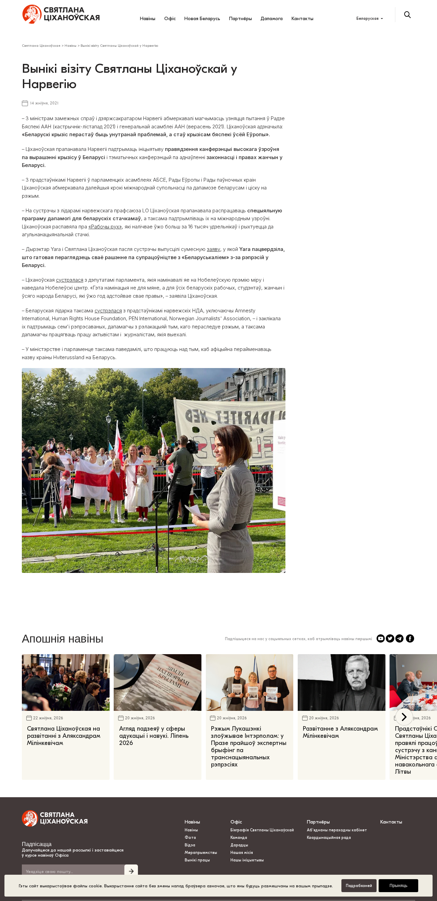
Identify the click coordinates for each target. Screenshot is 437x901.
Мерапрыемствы (201, 852)
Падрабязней (359, 886)
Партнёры (240, 19)
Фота (190, 837)
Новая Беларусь (202, 19)
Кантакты (302, 19)
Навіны (147, 19)
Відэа (190, 845)
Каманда (238, 837)
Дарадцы (239, 845)
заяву (213, 249)
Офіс (170, 19)
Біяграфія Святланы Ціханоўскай (262, 830)
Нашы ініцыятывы (247, 860)
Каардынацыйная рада (329, 837)
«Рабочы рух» (105, 227)
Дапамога (271, 19)
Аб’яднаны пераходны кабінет (337, 830)
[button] (404, 717)
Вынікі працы (197, 860)
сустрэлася (69, 280)
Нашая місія (242, 852)
